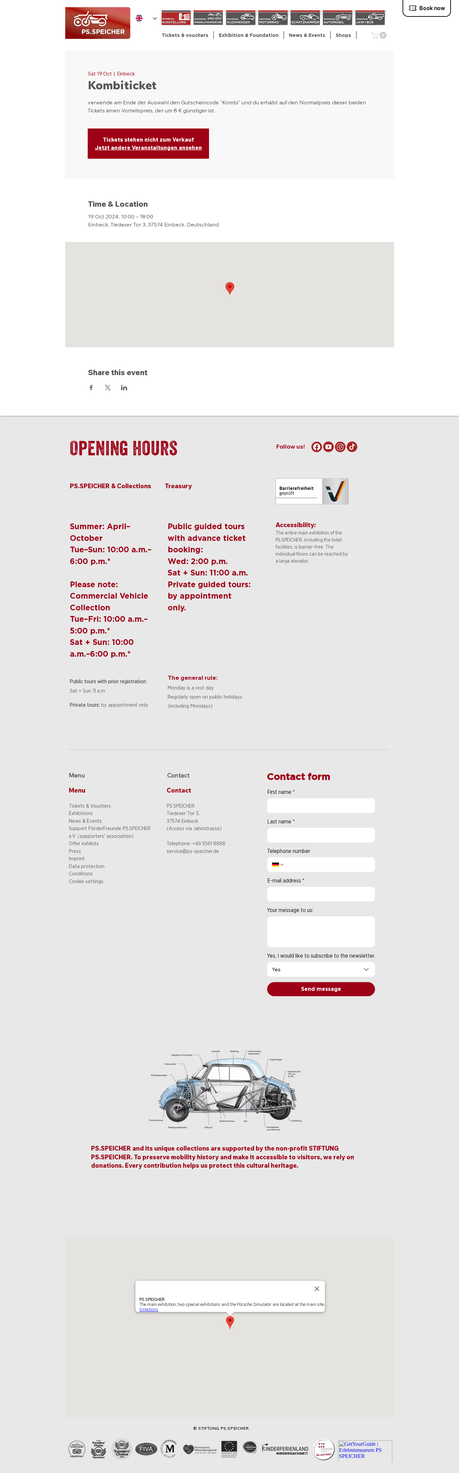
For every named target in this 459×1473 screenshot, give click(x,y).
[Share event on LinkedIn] (124, 387)
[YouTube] (328, 446)
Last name (281, 821)
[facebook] (316, 446)
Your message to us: (290, 910)
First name (281, 792)
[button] (249, 35)
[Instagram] (340, 446)
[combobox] (321, 969)
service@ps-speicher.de (193, 851)
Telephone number (288, 851)
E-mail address (285, 880)
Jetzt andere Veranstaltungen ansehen (148, 147)
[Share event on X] (108, 387)
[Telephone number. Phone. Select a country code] (278, 864)
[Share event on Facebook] (91, 387)
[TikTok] (352, 446)
